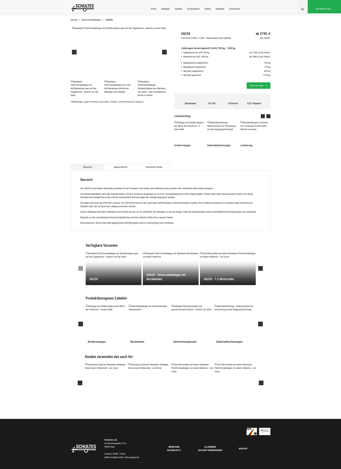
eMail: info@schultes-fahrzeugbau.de (121, 457)
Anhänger (165, 9)
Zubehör (178, 9)
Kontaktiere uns (323, 9)
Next (164, 52)
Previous (74, 52)
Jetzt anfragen (256, 85)
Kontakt (243, 448)
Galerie (207, 9)
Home (153, 9)
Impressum (174, 447)
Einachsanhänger (91, 19)
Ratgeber (220, 9)
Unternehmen (193, 9)
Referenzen (234, 9)
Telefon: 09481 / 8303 (114, 454)
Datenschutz (174, 450)
